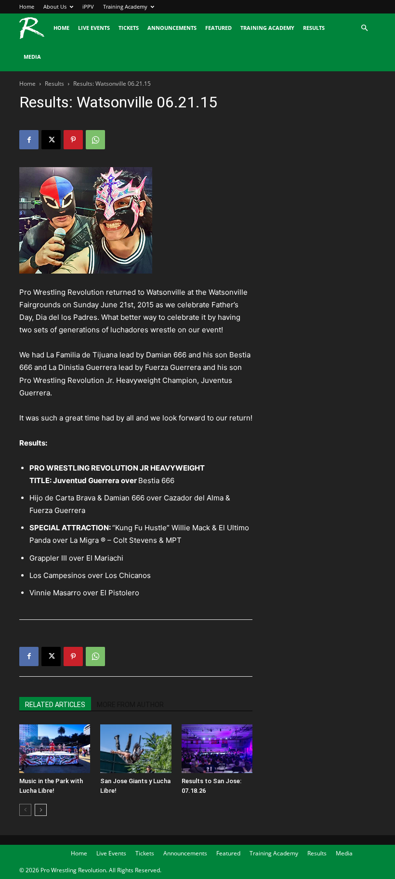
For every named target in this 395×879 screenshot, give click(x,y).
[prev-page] (25, 810)
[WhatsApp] (95, 139)
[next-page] (41, 810)
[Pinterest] (73, 139)
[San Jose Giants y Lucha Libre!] (135, 748)
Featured (218, 27)
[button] (364, 28)
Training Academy (125, 6)
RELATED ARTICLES (55, 704)
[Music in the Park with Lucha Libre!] (54, 748)
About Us (54, 6)
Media (32, 56)
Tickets (128, 27)
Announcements (172, 27)
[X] (51, 139)
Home (26, 6)
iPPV (88, 6)
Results (314, 27)
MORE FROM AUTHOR (130, 704)
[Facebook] (29, 139)
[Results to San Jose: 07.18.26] (217, 748)
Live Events (94, 27)
